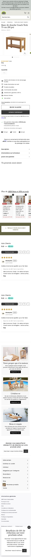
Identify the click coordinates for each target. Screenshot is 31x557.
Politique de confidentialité (8, 510)
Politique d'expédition (7, 517)
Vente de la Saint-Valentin (21, 22)
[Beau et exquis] (15, 415)
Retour (3, 514)
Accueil (3, 22)
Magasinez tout (15, 371)
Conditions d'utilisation (7, 508)
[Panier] (25, 13)
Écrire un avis (9, 252)
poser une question (7, 157)
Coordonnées (5, 521)
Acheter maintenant (15, 112)
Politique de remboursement (9, 512)
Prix (2, 63)
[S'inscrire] (24, 550)
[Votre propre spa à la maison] (15, 354)
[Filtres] (24, 252)
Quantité (4, 70)
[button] (5, 61)
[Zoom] (24, 53)
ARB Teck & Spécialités (7, 499)
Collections (10, 22)
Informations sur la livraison (10, 153)
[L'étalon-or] (15, 384)
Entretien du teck (5, 504)
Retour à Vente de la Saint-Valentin (16, 229)
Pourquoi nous (5, 501)
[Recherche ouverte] (20, 252)
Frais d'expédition (5, 102)
